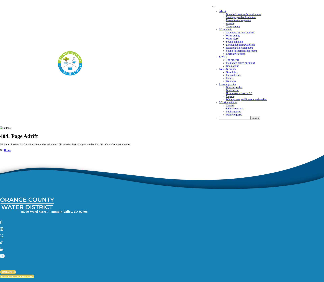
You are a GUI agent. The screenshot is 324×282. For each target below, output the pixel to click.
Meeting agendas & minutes (241, 17)
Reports (230, 96)
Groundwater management (240, 32)
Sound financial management (241, 50)
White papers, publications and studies (246, 99)
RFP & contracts (235, 108)
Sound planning (234, 41)
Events (229, 78)
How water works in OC (239, 93)
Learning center (227, 84)
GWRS (223, 56)
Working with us (228, 102)
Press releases (233, 75)
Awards (230, 23)
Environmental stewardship (240, 44)
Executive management (238, 20)
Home (7, 150)
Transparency (233, 26)
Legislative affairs (235, 53)
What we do (225, 29)
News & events (227, 69)
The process (232, 59)
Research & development (239, 47)
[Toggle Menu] (213, 6)
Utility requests (234, 114)
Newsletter (231, 72)
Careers (230, 105)
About (222, 11)
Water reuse (232, 38)
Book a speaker (234, 87)
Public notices (233, 111)
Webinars (231, 81)
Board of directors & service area (243, 14)
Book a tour (232, 66)
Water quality (233, 35)
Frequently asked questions (240, 62)
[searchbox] (234, 118)
